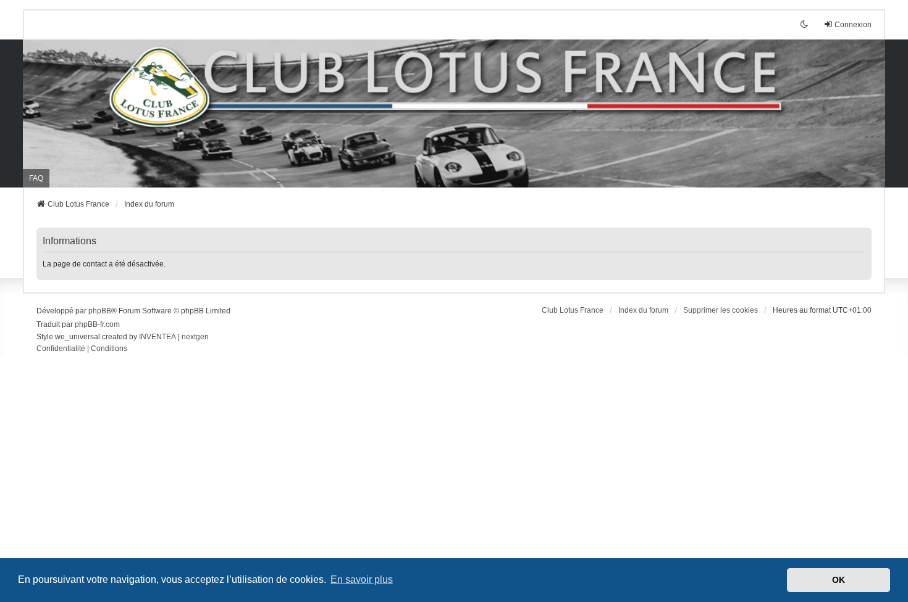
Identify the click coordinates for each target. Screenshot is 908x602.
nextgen (195, 336)
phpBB (99, 311)
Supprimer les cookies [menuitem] (720, 310)
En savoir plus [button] (361, 579)
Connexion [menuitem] (853, 24)
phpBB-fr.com (97, 324)
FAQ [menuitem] (36, 178)
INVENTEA (157, 336)
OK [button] (838, 580)
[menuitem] (60, 349)
